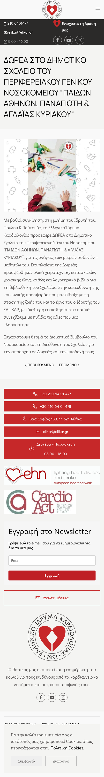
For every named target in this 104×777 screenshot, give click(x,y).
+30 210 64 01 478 (55, 406)
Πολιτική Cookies (67, 748)
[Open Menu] (98, 9)
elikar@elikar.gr (20, 32)
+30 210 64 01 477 (55, 393)
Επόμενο (68, 364)
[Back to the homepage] (52, 9)
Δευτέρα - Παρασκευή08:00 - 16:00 (56, 448)
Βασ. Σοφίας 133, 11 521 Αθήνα (56, 418)
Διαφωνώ (61, 760)
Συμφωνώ (26, 760)
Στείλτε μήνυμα (56, 597)
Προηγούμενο (40, 364)
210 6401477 (17, 23)
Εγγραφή (52, 575)
